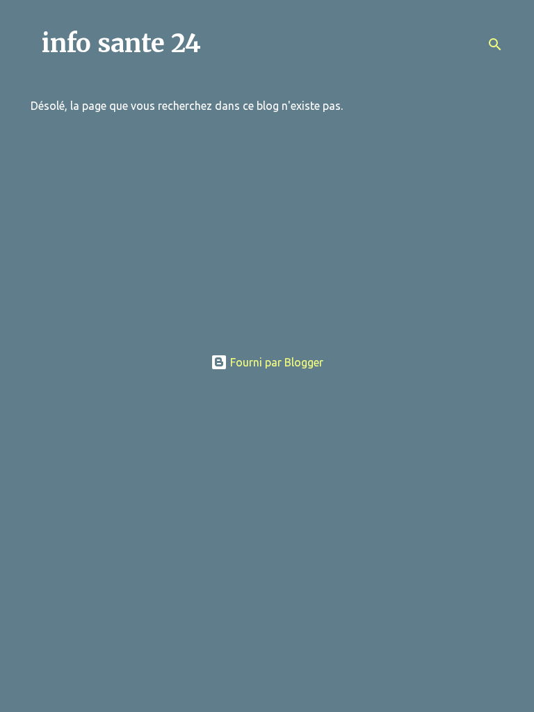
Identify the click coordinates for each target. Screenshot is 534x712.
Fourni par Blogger (275, 362)
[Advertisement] (267, 238)
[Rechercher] (495, 44)
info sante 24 (121, 43)
